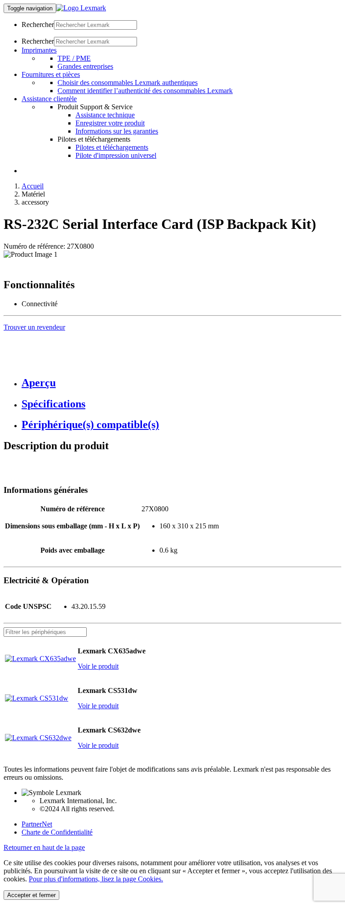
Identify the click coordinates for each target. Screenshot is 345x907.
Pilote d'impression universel (115, 155)
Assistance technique (105, 115)
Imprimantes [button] (39, 50)
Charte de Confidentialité (57, 832)
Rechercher (38, 24)
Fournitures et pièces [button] (51, 74)
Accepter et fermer (31, 895)
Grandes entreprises (85, 66)
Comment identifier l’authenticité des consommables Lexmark (145, 90)
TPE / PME (74, 58)
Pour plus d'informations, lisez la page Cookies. (96, 879)
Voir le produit (98, 666)
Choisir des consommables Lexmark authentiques (128, 82)
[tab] (181, 383)
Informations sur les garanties (116, 131)
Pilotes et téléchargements (111, 147)
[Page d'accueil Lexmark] (81, 8)
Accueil (33, 186)
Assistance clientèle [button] (49, 99)
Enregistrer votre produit (110, 123)
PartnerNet (37, 824)
